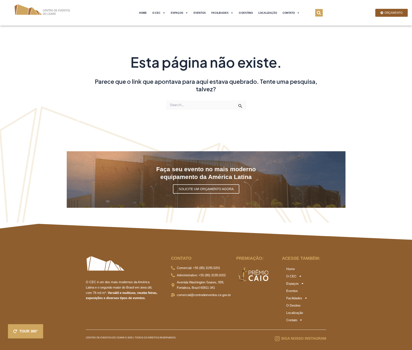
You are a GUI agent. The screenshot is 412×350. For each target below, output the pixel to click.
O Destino (246, 12)
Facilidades (220, 12)
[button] (319, 13)
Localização (267, 12)
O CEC (156, 12)
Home (143, 12)
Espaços (177, 12)
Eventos (200, 12)
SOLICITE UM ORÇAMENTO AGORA (206, 189)
